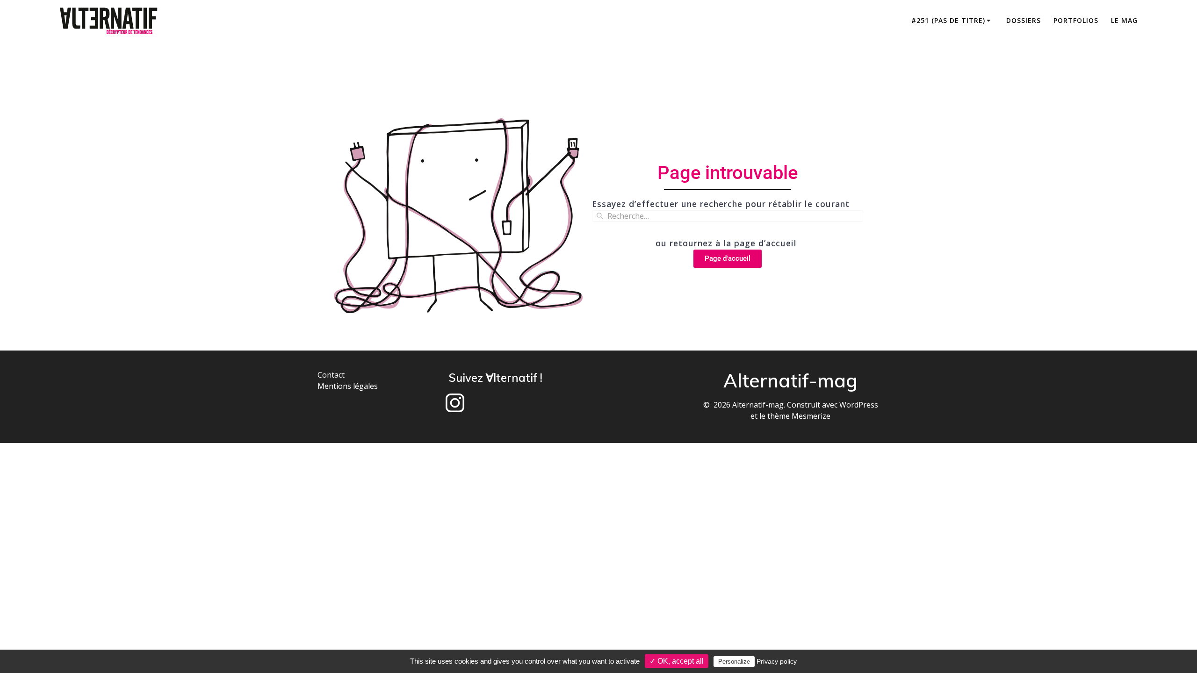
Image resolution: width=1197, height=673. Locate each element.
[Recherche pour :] (727, 216)
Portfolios (1075, 20)
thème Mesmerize (798, 416)
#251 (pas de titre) (948, 20)
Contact (331, 375)
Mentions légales (347, 386)
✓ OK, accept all (676, 661)
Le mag (1124, 20)
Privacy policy (777, 661)
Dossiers (1023, 20)
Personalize (734, 661)
